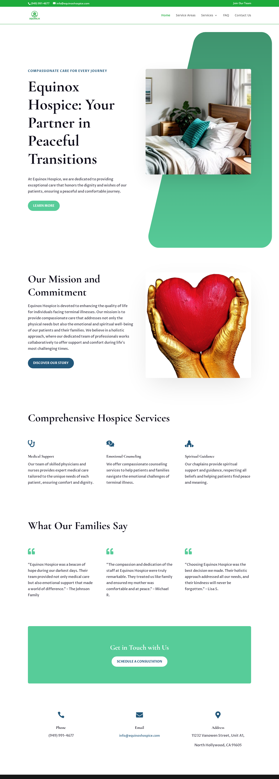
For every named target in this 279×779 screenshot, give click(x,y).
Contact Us (243, 15)
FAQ (226, 15)
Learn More (43, 206)
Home (165, 15)
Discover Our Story (51, 363)
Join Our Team (242, 3)
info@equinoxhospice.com (139, 736)
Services (207, 15)
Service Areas (186, 15)
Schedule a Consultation (139, 661)
